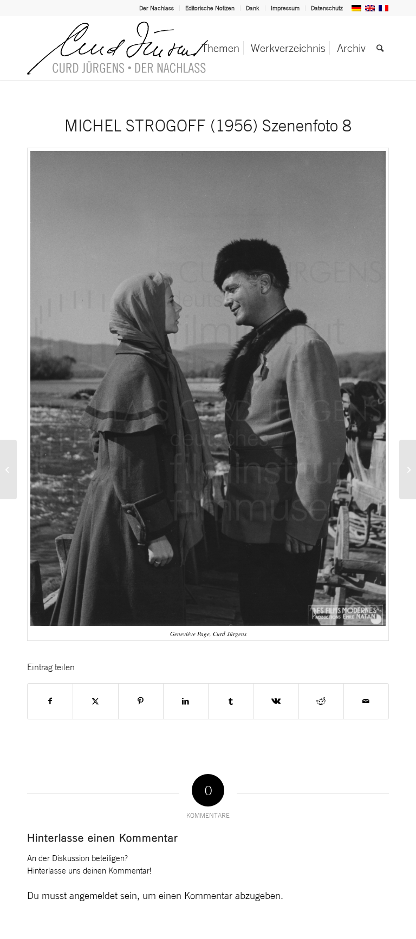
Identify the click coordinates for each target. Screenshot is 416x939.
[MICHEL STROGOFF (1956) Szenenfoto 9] (407, 469)
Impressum (285, 8)
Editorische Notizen (210, 8)
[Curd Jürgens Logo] (117, 48)
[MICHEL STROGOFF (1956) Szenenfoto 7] (8, 469)
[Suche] (380, 48)
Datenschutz (327, 8)
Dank (252, 8)
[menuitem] (157, 8)
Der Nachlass (156, 8)
